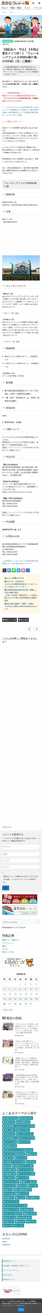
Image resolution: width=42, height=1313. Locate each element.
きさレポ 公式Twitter (15, 581)
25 (36, 999)
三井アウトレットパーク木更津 (18, 1150)
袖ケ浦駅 (10, 1170)
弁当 (21, 1221)
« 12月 (5, 1009)
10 (31, 989)
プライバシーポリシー (10, 1270)
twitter (4, 1241)
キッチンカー (11, 1182)
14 (15, 994)
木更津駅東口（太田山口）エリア (19, 1138)
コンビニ (10, 1186)
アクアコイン (11, 1201)
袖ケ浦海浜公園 (23, 1189)
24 (31, 999)
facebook (6, 1238)
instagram (6, 1244)
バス (21, 1197)
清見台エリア (11, 1209)
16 (26, 994)
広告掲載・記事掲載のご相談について (16, 1265)
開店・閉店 (16, 7)
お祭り (9, 1221)
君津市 (9, 1122)
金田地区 (10, 1146)
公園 (9, 1158)
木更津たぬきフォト (23, 1166)
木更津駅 (24, 1122)
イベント (7, 41)
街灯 (32, 1221)
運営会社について (9, 1279)
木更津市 (11, 1118)
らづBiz (9, 1178)
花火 (22, 1186)
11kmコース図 (9, 341)
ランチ (5, 949)
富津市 (9, 1134)
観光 (4, 946)
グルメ (5, 7)
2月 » (11, 1009)
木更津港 (10, 1174)
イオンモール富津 (13, 1213)
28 (15, 1003)
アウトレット (7, 943)
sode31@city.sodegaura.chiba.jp (20, 492)
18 (36, 994)
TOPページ (7, 72)
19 (5, 999)
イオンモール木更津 (14, 1154)
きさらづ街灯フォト (14, 1225)
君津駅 (9, 1197)
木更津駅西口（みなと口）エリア (19, 1126)
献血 (8, 1189)
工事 (31, 1162)
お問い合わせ (7, 1275)
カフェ (21, 1158)
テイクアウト (26, 1134)
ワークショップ (26, 1174)
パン (33, 1186)
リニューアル (26, 1170)
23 (26, 999)
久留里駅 (34, 1197)
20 (10, 999)
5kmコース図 (9, 313)
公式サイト (6, 484)
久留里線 (28, 1209)
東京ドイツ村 (10, 619)
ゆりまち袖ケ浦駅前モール (16, 1193)
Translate (22, 927)
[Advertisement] (21, 734)
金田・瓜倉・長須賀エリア (17, 1130)
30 (26, 1003)
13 (10, 994)
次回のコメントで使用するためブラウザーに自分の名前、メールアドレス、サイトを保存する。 (20, 879)
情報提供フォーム (9, 1261)
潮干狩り (10, 1217)
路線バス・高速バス (10, 940)
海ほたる (31, 1213)
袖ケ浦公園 (25, 1217)
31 (31, 1003)
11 (36, 989)
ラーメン (23, 1178)
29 (20, 1003)
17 (31, 994)
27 (10, 1003)
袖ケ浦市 (24, 619)
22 (20, 999)
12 (5, 994)
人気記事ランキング (14, 1162)
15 (20, 994)
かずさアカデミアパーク (15, 1205)
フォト (27, 7)
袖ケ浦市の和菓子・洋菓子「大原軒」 (21, 603)
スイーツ (10, 1142)
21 (15, 999)
